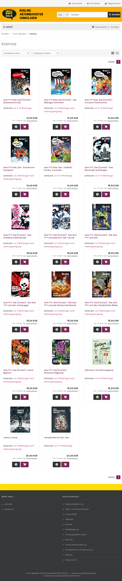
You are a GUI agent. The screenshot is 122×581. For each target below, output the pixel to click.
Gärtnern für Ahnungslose (99, 370)
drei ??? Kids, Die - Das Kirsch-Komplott (19, 169)
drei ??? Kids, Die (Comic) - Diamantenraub (17, 101)
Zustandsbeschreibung (76, 544)
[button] (63, 14)
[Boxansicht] (113, 52)
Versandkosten (31, 121)
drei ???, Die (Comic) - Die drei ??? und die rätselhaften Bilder (101, 304)
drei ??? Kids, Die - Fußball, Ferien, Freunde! (58, 169)
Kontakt (68, 524)
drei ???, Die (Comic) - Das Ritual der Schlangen (99, 169)
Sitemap (68, 555)
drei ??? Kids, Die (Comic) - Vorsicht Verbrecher (99, 101)
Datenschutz (71, 560)
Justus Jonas (10, 437)
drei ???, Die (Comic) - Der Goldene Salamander (17, 236)
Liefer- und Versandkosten (77, 509)
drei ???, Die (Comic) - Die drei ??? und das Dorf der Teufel (60, 236)
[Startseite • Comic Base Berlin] (23, 14)
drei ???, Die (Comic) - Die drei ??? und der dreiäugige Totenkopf (19, 305)
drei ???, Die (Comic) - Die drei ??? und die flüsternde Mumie (60, 304)
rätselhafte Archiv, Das (56, 437)
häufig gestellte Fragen (76, 534)
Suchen (114, 14)
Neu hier (69, 539)
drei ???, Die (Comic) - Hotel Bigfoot (18, 371)
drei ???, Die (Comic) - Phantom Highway (56, 371)
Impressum (9, 509)
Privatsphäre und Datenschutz (79, 549)
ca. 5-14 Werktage (22, 108)
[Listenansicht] (117, 52)
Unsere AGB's (71, 514)
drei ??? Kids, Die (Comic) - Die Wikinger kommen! (60, 101)
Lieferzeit (8, 504)
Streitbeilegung (72, 529)
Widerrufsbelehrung (74, 504)
